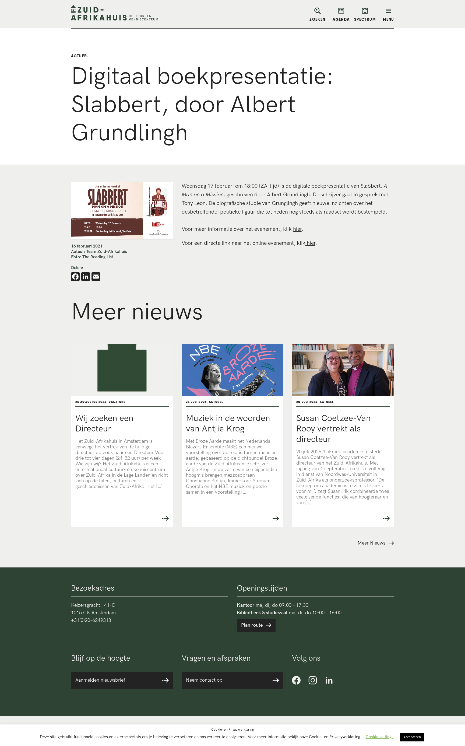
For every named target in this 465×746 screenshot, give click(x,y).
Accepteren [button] (412, 737)
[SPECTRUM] (365, 12)
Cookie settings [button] (379, 736)
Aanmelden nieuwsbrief (100, 680)
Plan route (252, 625)
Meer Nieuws (371, 543)
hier (297, 229)
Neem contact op (204, 680)
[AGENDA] (341, 12)
